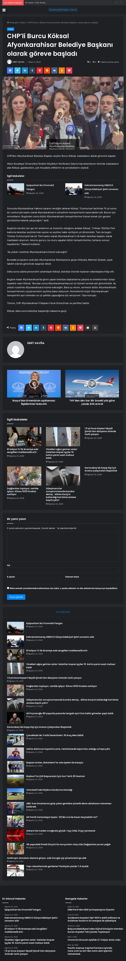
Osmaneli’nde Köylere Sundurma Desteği (49, 789)
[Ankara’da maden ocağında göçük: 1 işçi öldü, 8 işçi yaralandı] (15, 835)
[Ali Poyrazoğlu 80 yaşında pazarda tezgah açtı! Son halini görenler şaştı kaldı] (15, 717)
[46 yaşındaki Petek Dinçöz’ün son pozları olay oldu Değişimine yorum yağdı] (15, 848)
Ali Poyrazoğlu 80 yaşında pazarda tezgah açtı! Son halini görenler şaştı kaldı (69, 713)
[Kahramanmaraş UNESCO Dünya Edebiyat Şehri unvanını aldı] (73, 189)
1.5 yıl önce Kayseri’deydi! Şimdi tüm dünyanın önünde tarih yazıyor (100, 431)
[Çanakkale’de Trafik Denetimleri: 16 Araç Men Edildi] (15, 739)
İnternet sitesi (72, 576)
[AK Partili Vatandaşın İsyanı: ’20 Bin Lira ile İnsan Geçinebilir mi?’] (15, 821)
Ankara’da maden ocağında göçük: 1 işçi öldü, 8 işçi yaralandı (60, 830)
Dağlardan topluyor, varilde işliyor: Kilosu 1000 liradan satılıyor (22, 491)
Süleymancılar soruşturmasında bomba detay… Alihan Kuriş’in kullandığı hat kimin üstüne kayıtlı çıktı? (61, 494)
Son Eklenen (63, 611)
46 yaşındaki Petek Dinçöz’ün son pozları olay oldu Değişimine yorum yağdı (68, 844)
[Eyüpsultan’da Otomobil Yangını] (15, 189)
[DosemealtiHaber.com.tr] (63, 10)
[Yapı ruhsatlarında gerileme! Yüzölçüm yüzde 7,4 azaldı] (15, 870)
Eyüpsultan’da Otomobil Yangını (44, 623)
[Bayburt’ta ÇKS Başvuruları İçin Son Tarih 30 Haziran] (15, 780)
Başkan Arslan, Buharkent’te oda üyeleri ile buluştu (54, 762)
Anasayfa (13, 22)
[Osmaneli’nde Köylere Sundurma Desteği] (15, 794)
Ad (9, 565)
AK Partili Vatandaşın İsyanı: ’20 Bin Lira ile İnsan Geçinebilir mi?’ (62, 817)
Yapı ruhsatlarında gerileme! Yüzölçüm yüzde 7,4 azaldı (57, 866)
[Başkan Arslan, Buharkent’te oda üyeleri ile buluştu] (15, 767)
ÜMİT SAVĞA (18, 62)
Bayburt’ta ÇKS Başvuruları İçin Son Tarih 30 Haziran (55, 776)
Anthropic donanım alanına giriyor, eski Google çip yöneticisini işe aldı (46, 858)
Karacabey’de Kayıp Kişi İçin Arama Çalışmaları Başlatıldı (101, 469)
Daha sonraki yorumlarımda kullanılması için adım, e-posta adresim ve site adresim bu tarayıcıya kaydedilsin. (64, 588)
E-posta (11, 576)
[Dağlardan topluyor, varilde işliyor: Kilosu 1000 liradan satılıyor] (24, 476)
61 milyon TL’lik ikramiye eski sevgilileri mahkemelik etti (51, 2)
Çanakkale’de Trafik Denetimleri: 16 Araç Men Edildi (54, 735)
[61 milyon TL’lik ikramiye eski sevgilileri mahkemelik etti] (24, 436)
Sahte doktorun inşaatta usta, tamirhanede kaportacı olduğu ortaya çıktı (68, 748)
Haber (23, 22)
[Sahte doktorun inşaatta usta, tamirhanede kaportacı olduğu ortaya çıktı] (15, 753)
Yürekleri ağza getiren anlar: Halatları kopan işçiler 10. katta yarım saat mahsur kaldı (62, 454)
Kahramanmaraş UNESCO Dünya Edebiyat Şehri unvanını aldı (101, 189)
